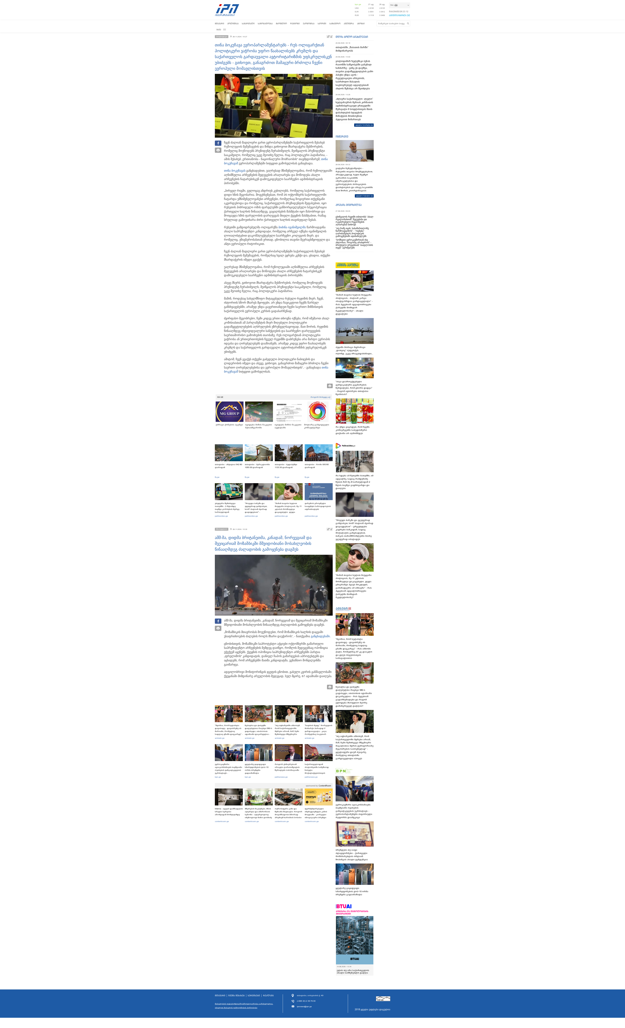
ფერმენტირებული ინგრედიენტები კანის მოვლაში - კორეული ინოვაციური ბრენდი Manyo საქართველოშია (317, 815)
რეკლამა (268, 998)
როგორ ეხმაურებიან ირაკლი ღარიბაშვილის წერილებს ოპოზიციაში (287, 767)
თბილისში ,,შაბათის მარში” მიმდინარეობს (352, 49)
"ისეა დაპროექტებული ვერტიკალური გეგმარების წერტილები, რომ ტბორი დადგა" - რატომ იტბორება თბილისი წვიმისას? (354, 387)
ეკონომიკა (308, 23)
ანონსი (361, 23)
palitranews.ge (281, 777)
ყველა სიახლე (362, 125)
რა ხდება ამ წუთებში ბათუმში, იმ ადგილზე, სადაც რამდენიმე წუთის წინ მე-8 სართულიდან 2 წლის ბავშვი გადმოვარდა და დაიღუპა (354, 482)
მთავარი (219, 23)
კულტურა (349, 23)
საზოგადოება (265, 23)
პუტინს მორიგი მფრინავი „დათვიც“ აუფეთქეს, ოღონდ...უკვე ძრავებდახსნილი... (354, 350)
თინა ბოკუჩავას (234, 170)
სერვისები (254, 998)
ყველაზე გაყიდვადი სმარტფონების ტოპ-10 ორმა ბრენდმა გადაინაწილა (256, 768)
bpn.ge (358, 4)
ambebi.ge (219, 738)
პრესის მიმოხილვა (348, 204)
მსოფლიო (281, 23)
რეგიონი (295, 23)
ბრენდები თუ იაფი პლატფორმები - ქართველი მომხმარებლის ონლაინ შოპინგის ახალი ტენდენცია (352, 855)
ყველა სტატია (363, 196)
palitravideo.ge (221, 516)
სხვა (218, 29)
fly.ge (217, 477)
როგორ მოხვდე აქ (320, 397)
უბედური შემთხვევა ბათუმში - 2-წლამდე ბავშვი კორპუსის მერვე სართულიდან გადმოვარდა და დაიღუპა (228, 509)
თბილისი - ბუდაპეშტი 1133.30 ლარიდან (286, 466)
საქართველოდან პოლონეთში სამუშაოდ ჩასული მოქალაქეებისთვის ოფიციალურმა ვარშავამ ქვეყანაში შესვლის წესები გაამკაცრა (318, 773)
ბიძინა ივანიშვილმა (292, 227)
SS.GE (220, 397)
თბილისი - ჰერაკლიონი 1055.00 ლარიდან (257, 466)
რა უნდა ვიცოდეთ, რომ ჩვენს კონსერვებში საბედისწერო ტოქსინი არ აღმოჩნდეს (353, 430)
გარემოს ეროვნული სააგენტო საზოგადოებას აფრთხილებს (318, 506)
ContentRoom (325, 786)
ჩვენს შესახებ (236, 998)
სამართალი (248, 23)
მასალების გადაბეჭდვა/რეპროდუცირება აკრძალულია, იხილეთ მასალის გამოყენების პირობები (244, 1008)
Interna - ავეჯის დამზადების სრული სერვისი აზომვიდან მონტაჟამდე (229, 812)
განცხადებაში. (321, 636)
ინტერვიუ (342, 136)
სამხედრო (334, 23)
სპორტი (322, 23)
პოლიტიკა (233, 23)
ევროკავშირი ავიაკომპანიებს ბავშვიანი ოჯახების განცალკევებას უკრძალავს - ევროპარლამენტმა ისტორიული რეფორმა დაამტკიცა (228, 773)
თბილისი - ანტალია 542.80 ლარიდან (228, 466)
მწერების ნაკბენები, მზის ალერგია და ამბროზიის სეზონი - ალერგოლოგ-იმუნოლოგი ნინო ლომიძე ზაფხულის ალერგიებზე (258, 815)
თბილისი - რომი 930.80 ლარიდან (317, 466)
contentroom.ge (222, 821)
